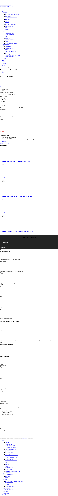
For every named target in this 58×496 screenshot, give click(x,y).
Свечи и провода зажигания (9, 48)
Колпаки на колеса (7, 19)
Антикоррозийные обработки (9, 467)
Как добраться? (2, 131)
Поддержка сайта (24, 438)
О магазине (3, 61)
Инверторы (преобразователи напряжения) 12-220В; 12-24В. (13, 55)
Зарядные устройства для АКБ (9, 52)
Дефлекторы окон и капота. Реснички (10, 445)
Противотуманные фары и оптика (9, 33)
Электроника (5, 479)
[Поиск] (8, 67)
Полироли (6, 40)
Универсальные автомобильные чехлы (12, 457)
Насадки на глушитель (8, 20)
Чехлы (6, 27)
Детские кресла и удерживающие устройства (11, 13)
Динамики (8, 484)
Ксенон (6, 462)
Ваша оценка (2, 109)
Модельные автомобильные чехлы (11, 28)
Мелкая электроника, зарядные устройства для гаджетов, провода (14, 481)
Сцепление (6, 47)
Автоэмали (6, 466)
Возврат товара (4, 64)
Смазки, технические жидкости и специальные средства (12, 471)
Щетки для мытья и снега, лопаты (9, 459)
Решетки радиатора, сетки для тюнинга (10, 24)
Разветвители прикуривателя (9, 452)
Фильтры (6, 49)
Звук (5, 53)
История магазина (5, 491)
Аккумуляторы (5, 35)
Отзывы (3, 60)
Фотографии (5, 62)
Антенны (6, 50)
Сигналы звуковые (7, 454)
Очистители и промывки (8, 469)
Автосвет (4, 32)
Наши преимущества (6, 493)
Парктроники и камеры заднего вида (10, 486)
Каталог (3, 11)
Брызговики (8, 18)
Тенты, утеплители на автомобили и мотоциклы (11, 25)
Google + (6, 143)
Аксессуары (5, 12)
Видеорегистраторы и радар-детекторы (10, 51)
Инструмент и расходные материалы (8, 474)
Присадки (6, 41)
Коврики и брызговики (8, 16)
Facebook (1, 143)
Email (7, 143)
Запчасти (4, 45)
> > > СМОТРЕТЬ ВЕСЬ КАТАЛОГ (8, 489)
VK (8, 143)
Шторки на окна (7, 29)
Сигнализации (7, 57)
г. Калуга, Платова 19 (3, 5)
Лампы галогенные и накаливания (9, 34)
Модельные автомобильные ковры (11, 447)
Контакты (3, 65)
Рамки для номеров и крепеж (9, 23)
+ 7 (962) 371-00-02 (11, 6)
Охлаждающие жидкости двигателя (10, 39)
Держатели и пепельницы (8, 444)
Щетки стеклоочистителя (6, 488)
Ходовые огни (7, 464)
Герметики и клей (7, 38)
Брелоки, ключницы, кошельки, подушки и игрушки (12, 14)
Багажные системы (6, 44)
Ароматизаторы (7, 442)
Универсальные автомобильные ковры (12, 17)
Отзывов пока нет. (2, 86)
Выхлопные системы (8, 46)
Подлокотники (7, 22)
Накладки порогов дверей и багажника (10, 449)
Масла (4, 31)
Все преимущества (3, 247)
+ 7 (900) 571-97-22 (8, 5)
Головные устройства (9, 54)
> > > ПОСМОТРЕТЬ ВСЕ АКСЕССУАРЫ (11, 30)
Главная (3, 440)
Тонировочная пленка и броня (9, 26)
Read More (3, 177)
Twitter (4, 143)
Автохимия (5, 36)
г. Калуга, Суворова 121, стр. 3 (4, 6)
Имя (1, 116)
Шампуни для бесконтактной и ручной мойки (11, 43)
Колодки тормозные (7, 476)
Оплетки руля (7, 21)
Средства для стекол (7, 42)
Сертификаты (5, 63)
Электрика (4, 58)
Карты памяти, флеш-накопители (9, 56)
